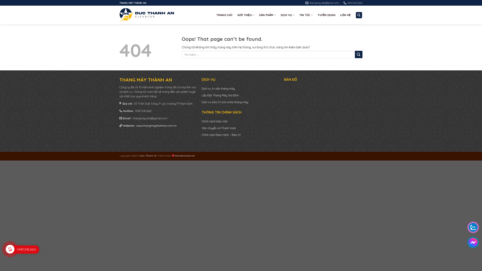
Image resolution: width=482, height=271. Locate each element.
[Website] (147, 15)
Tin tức (304, 15)
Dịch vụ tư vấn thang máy (219, 88)
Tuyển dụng (326, 15)
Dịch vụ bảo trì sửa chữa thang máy (225, 102)
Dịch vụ (286, 15)
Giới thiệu (244, 15)
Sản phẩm (266, 15)
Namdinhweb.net (185, 155)
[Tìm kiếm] (359, 15)
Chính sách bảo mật (214, 121)
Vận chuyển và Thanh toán (219, 128)
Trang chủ (224, 15)
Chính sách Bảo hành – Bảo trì (221, 135)
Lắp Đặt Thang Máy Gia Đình (220, 95)
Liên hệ (345, 15)
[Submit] (358, 54)
